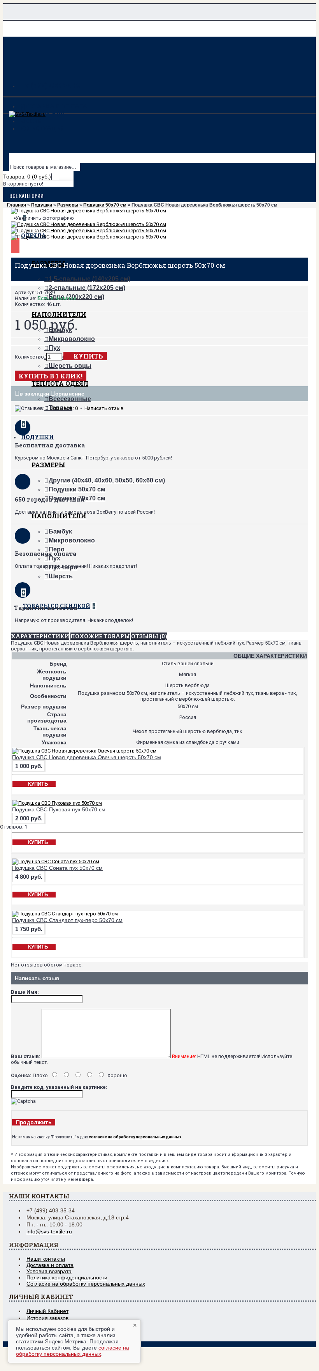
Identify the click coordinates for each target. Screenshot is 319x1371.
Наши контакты (45, 1259)
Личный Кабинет (47, 1311)
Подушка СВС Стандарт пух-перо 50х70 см (67, 920)
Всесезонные (70, 399)
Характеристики (40, 636)
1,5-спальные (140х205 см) (89, 279)
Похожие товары (100, 636)
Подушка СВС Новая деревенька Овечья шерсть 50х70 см (86, 757)
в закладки (34, 393)
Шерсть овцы (70, 365)
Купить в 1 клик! (50, 376)
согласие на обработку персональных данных (72, 1350)
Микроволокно (72, 339)
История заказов (47, 1318)
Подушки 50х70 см (77, 489)
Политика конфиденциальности (66, 1277)
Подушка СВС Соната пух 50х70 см (57, 868)
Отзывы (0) (149, 636)
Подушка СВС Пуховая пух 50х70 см (58, 809)
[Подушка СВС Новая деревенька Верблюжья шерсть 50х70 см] (88, 211)
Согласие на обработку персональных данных (85, 1284)
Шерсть (61, 576)
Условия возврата (49, 1271)
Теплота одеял (60, 383)
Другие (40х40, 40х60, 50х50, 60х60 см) (107, 480)
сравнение (69, 393)
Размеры (48, 465)
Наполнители (59, 314)
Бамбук (60, 531)
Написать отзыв (104, 408)
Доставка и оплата (50, 1265)
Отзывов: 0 (64, 408)
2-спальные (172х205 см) (87, 287)
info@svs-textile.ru (49, 1231)
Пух (54, 348)
